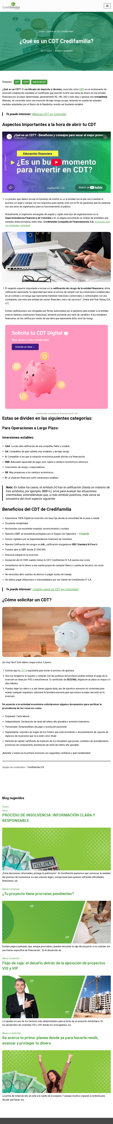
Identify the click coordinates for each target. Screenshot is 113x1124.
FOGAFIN (84, 533)
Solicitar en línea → (25, 347)
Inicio (41, 31)
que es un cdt (39, 82)
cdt (17, 82)
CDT (81, 89)
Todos (5, 806)
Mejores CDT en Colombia (49, 114)
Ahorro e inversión (64, 51)
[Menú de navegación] (107, 5)
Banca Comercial (10, 889)
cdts (25, 82)
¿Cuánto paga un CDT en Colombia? (55, 589)
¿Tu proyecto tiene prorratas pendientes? (38, 893)
